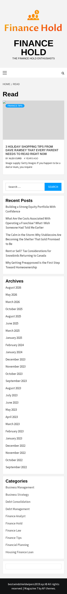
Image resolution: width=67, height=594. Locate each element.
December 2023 (15, 359)
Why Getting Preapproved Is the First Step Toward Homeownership (33, 265)
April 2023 (12, 417)
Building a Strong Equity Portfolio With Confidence (31, 209)
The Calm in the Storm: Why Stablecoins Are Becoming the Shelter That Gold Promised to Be (33, 239)
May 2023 (11, 410)
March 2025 (13, 331)
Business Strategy (17, 495)
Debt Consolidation (18, 502)
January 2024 (14, 352)
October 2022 (14, 460)
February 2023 (15, 431)
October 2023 (14, 374)
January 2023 (14, 438)
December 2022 (15, 446)
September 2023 (16, 381)
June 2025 (12, 323)
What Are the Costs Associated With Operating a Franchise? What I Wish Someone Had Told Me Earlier (28, 223)
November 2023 (16, 366)
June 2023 (12, 402)
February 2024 (15, 345)
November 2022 (16, 453)
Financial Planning (17, 545)
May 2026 (11, 295)
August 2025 (13, 316)
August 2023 (13, 388)
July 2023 (12, 395)
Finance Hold (33, 47)
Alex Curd (15, 158)
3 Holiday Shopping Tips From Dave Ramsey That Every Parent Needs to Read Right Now (32, 150)
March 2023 (13, 424)
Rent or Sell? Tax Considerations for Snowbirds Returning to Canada (28, 253)
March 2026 (13, 302)
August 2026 (13, 287)
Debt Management (18, 509)
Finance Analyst (16, 516)
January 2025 (14, 338)
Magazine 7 (31, 588)
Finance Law (13, 530)
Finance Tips (15, 106)
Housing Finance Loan (19, 552)
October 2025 (14, 309)
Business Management (20, 487)
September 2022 (16, 467)
